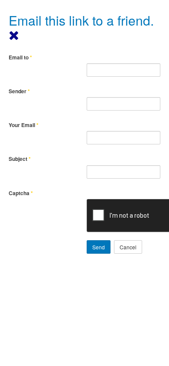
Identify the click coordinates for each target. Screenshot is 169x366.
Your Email (24, 125)
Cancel (128, 247)
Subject (20, 159)
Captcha (21, 193)
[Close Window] (14, 34)
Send (98, 247)
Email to (20, 57)
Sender (19, 91)
